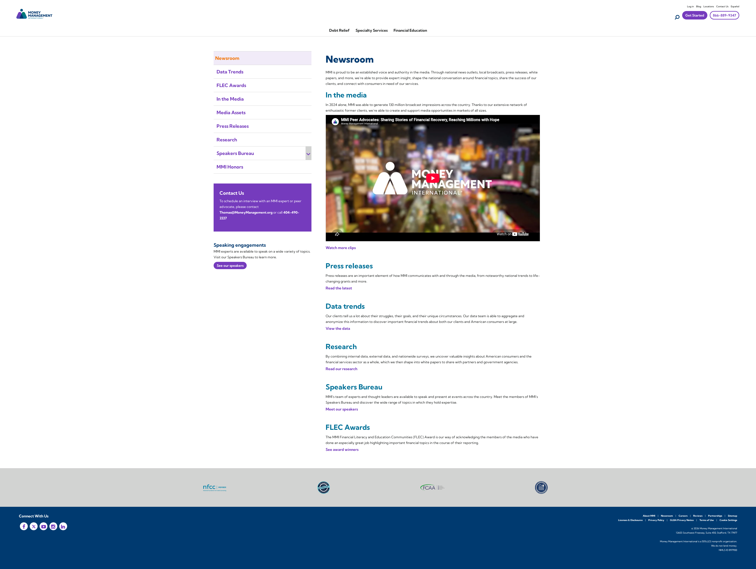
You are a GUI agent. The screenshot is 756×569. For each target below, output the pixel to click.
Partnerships (715, 515)
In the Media (230, 99)
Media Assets (231, 112)
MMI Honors (230, 167)
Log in (690, 6)
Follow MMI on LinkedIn (63, 526)
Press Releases (233, 126)
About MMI (649, 515)
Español (735, 6)
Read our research (341, 368)
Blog (698, 6)
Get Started (694, 15)
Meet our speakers (342, 409)
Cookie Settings (728, 520)
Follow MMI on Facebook (24, 526)
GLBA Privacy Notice (682, 520)
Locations (708, 6)
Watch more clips (341, 247)
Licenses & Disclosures (630, 520)
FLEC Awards (231, 85)
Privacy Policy (656, 520)
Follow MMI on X (34, 526)
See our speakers (230, 265)
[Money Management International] (34, 13)
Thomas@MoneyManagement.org (246, 212)
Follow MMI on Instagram (53, 526)
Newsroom (227, 58)
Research (227, 140)
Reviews (697, 515)
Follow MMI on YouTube (43, 526)
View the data (338, 328)
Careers (683, 515)
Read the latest (339, 288)
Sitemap (732, 515)
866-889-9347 (724, 15)
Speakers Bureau (235, 153)
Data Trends (230, 72)
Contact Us (722, 6)
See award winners (342, 449)
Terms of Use (706, 520)
